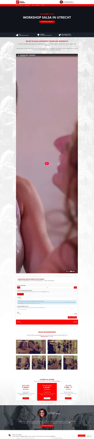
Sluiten (90, 436)
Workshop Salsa (44, 336)
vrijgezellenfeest (25, 393)
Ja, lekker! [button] (82, 435)
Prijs (33, 5)
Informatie (37, 5)
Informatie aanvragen (47, 21)
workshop (69, 394)
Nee (22, 294)
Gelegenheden (27, 5)
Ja (18, 294)
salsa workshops (56, 381)
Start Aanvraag (73, 317)
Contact (43, 5)
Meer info (25, 398)
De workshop (20, 5)
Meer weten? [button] (53, 436)
